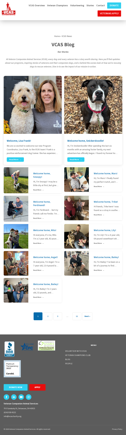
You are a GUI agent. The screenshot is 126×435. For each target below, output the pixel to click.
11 (77, 316)
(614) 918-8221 (10, 412)
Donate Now (15, 387)
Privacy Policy (117, 429)
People (69, 363)
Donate (114, 5)
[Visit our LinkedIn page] (14, 397)
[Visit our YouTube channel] (21, 397)
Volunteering (77, 5)
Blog (67, 359)
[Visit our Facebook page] (6, 397)
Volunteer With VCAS (76, 351)
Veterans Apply (109, 13)
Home (57, 36)
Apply (37, 387)
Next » (87, 316)
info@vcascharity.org (12, 416)
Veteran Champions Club (78, 355)
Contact (100, 5)
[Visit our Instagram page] (28, 397)
